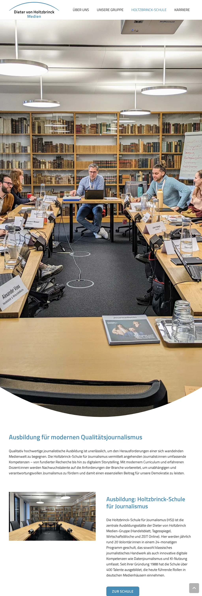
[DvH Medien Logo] (34, 10)
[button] (194, 588)
